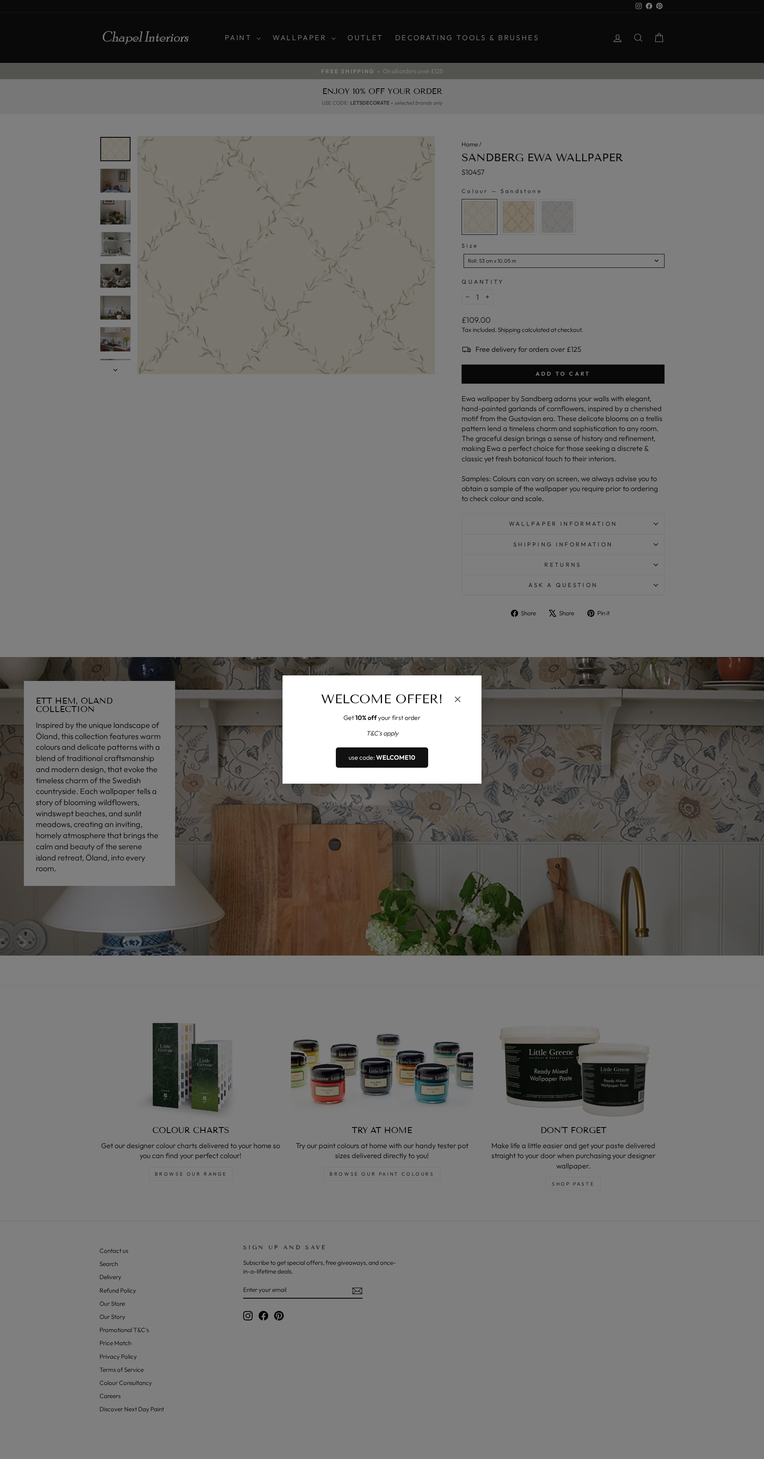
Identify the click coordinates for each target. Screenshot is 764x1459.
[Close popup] (458, 700)
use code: (382, 758)
